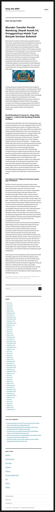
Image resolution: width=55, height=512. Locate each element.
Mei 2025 (9, 331)
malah (7, 278)
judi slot (8, 455)
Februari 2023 (11, 385)
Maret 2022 (10, 407)
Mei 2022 (9, 403)
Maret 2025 (10, 335)
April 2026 (10, 309)
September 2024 (11, 347)
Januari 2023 (10, 387)
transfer (28, 278)
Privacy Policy (9, 496)
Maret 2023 (10, 383)
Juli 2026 (9, 303)
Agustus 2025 (11, 325)
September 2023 (11, 371)
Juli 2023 (9, 375)
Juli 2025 (9, 327)
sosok (24, 278)
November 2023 (11, 367)
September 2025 (11, 323)
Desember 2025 (11, 317)
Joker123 (8, 471)
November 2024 (11, 343)
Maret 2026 (10, 311)
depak (37, 276)
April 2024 (10, 357)
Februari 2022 (11, 409)
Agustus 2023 (11, 373)
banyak (25, 276)
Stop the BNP (13, 9)
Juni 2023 (9, 377)
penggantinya (12, 278)
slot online (9, 463)
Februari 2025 (11, 337)
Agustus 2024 (11, 349)
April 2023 (10, 381)
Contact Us (9, 503)
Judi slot (8, 487)
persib (17, 278)
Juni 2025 (9, 329)
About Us (8, 499)
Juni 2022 (9, 401)
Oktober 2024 (11, 345)
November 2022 (11, 391)
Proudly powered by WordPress (27, 507)
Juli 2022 (9, 399)
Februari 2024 (11, 361)
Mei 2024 (9, 355)
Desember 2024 (11, 341)
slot (7, 479)
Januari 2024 (10, 363)
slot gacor (8, 467)
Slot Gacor (15, 276)
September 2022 (11, 395)
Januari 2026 (10, 315)
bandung (21, 276)
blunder (30, 276)
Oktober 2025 (11, 321)
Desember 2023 (11, 365)
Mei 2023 (9, 379)
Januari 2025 (10, 339)
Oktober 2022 (11, 393)
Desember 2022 (11, 389)
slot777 (8, 483)
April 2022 (10, 405)
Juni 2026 (9, 305)
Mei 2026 (9, 307)
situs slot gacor (10, 459)
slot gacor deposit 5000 (12, 475)
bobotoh (34, 276)
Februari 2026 (11, 313)
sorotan (21, 278)
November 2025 (11, 319)
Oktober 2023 (11, 369)
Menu (46, 9)
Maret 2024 (10, 359)
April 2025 (10, 333)
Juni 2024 (9, 353)
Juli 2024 (9, 351)
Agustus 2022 (11, 397)
